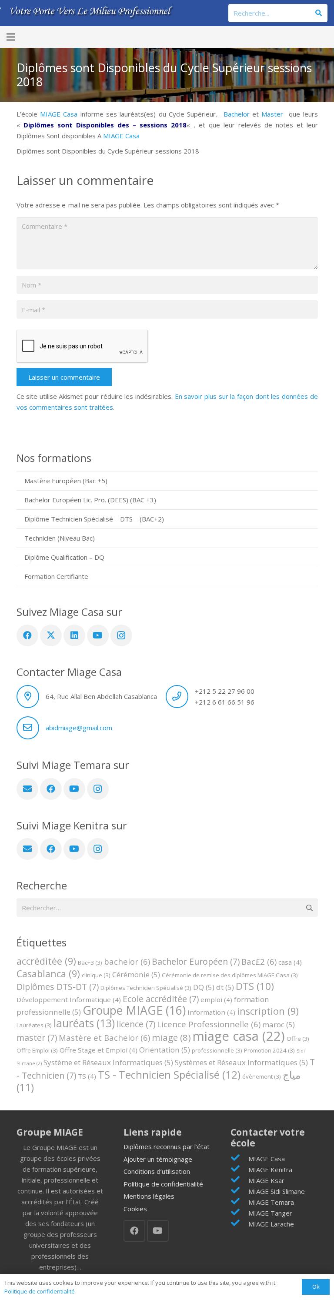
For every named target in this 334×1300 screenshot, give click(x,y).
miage (171, 1037)
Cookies (135, 1208)
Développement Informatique (69, 999)
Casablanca (48, 973)
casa (290, 962)
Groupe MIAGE (134, 1010)
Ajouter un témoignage (158, 1159)
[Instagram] (121, 635)
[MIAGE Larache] (239, 1223)
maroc (278, 1024)
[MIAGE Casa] (239, 1158)
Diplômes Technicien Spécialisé (145, 988)
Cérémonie (136, 974)
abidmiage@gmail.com (79, 727)
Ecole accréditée (161, 999)
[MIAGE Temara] (239, 1201)
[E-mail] (27, 789)
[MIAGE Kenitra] (239, 1169)
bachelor (127, 961)
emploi (216, 999)
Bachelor (237, 114)
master (37, 1037)
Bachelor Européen (196, 961)
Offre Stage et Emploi (98, 1050)
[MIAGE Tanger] (239, 1212)
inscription (268, 1011)
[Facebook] (27, 635)
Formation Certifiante (56, 576)
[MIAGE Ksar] (239, 1180)
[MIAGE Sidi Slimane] (239, 1191)
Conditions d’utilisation (157, 1171)
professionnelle (217, 1050)
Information (211, 1012)
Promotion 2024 (269, 1050)
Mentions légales (149, 1196)
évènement (261, 1076)
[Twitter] (51, 635)
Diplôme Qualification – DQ (64, 557)
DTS (255, 986)
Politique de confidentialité (163, 1184)
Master (272, 114)
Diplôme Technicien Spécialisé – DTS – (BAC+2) (94, 519)
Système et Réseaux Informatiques (108, 1062)
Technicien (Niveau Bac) (59, 538)
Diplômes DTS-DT (58, 987)
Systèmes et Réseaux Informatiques (241, 1062)
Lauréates (34, 1025)
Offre (298, 1039)
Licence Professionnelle (209, 1024)
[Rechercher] (318, 13)
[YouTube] (98, 635)
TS (87, 1076)
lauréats (84, 1023)
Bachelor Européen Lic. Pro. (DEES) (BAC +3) (90, 499)
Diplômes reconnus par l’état (167, 1146)
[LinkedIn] (74, 635)
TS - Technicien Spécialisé (169, 1074)
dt (225, 987)
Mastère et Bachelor (104, 1037)
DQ (203, 987)
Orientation (164, 1050)
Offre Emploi (37, 1050)
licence (136, 1024)
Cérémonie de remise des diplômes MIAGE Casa (230, 975)
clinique (96, 975)
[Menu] (10, 37)
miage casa (239, 1036)
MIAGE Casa (58, 114)
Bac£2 (259, 961)
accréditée (46, 961)
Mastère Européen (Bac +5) (65, 480)
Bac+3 (90, 962)
